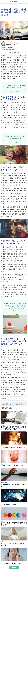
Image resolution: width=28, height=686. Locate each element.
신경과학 (3, 425)
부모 (24, 357)
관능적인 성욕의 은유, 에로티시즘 (12, 466)
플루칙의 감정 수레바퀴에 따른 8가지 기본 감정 (14, 524)
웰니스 (2, 445)
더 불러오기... (14, 567)
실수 (20, 274)
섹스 (2, 464)
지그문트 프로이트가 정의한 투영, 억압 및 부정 (13, 544)
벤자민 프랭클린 (14, 91)
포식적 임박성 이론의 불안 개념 (11, 563)
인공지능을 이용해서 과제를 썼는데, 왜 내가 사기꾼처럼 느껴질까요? (13, 428)
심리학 (5, 5)
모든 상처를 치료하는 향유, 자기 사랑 (13, 447)
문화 (2, 541)
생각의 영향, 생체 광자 (8, 504)
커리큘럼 (3, 287)
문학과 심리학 (4, 482)
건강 (2, 5)
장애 (6, 191)
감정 (2, 521)
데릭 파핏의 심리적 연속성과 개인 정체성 (13, 485)
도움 (8, 264)
